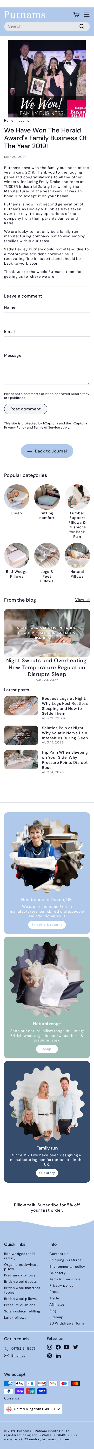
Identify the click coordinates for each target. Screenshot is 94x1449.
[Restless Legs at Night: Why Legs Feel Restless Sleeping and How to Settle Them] (21, 705)
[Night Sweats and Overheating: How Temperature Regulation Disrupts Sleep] (47, 633)
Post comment (25, 409)
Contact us (58, 1254)
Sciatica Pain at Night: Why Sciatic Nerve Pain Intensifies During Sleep (65, 733)
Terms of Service (47, 427)
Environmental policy (67, 1266)
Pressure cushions (19, 1305)
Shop (47, 1049)
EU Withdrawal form (66, 1323)
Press (54, 1291)
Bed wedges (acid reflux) (19, 1256)
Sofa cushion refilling (22, 1311)
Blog (53, 1311)
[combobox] (47, 26)
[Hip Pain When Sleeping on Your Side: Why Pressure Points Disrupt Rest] (21, 759)
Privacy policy (61, 1285)
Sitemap (56, 1317)
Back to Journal (50, 451)
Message (12, 355)
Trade (54, 1298)
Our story (47, 1173)
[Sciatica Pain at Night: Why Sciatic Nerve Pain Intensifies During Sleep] (21, 735)
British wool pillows (20, 1298)
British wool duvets (20, 1281)
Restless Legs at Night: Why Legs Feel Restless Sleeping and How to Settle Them (65, 706)
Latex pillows (15, 1317)
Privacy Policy (15, 427)
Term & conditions (65, 1279)
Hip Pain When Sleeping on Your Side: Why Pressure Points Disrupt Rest (65, 760)
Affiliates (57, 1304)
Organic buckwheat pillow (21, 1266)
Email (9, 331)
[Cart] (76, 14)
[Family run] (47, 1104)
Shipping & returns (47, 925)
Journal (24, 120)
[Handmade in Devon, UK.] (47, 855)
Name (9, 307)
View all (82, 599)
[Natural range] (47, 979)
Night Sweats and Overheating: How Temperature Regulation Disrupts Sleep (47, 667)
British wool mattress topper (22, 1290)
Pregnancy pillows (19, 1275)
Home (8, 120)
